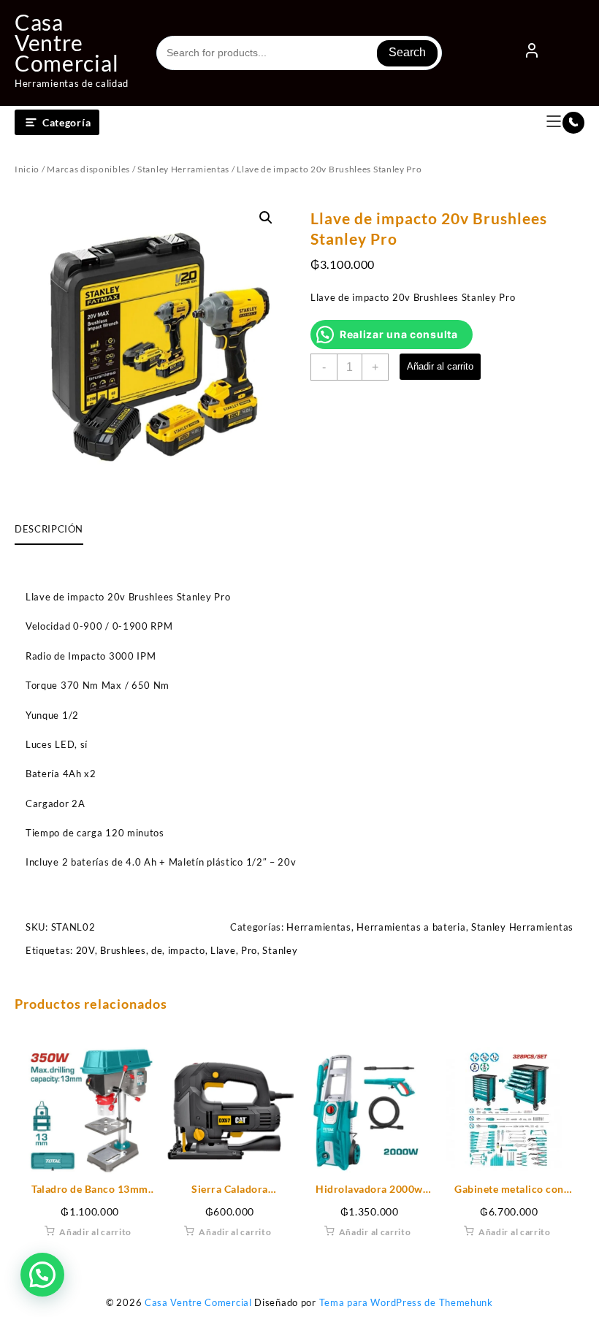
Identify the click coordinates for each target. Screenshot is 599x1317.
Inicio (27, 169)
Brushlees (122, 950)
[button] (266, 218)
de (156, 950)
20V (85, 950)
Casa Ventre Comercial (66, 42)
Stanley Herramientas (183, 169)
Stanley (279, 950)
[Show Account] (531, 53)
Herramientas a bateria (410, 927)
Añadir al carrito (440, 366)
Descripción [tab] (49, 529)
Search (407, 52)
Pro (249, 950)
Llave (223, 950)
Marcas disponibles (88, 169)
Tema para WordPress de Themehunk (406, 1302)
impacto (186, 950)
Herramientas (318, 927)
